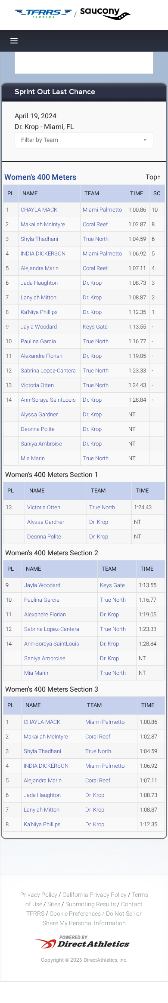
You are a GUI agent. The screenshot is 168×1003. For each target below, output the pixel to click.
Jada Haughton (39, 283)
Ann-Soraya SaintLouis (48, 400)
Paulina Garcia (38, 341)
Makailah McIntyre (43, 224)
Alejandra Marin (40, 268)
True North (96, 239)
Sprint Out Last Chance (55, 92)
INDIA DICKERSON (43, 253)
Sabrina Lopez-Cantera (48, 370)
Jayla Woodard (39, 326)
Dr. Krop (92, 283)
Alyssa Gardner (39, 414)
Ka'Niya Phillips (39, 312)
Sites (53, 904)
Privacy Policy (38, 894)
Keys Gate (95, 326)
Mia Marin (33, 458)
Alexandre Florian (41, 356)
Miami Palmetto (102, 209)
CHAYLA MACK (39, 209)
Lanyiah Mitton (38, 297)
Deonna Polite (38, 429)
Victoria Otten (37, 385)
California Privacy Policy (94, 894)
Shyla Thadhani (39, 239)
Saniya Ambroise (41, 443)
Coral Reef (95, 224)
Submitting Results (90, 904)
